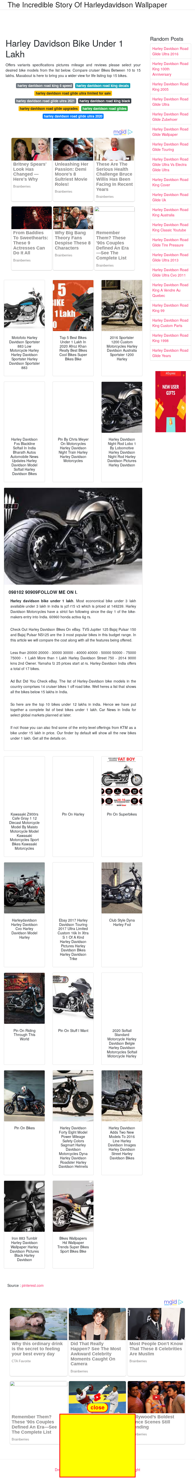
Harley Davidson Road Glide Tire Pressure (170, 242)
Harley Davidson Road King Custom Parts (170, 323)
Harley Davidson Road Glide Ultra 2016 (170, 51)
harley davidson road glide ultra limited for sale (73, 93)
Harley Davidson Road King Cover (170, 182)
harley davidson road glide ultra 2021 (45, 100)
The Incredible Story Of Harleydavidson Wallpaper (87, 4)
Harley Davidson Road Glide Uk (170, 197)
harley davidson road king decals (102, 85)
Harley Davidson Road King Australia (170, 212)
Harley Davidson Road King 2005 (170, 86)
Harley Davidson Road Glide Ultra (170, 101)
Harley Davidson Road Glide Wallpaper (170, 131)
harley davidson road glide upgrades (49, 108)
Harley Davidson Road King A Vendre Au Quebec (170, 290)
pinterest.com (33, 1285)
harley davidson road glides (104, 108)
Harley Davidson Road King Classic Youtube (170, 227)
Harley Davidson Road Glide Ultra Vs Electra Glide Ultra (170, 164)
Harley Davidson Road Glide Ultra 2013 (170, 257)
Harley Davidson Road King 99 (170, 308)
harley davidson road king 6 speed (45, 85)
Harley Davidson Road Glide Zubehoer (170, 116)
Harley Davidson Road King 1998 (170, 338)
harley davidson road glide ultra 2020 (73, 116)
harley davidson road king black (104, 100)
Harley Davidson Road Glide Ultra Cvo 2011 (170, 272)
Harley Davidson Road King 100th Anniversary (170, 69)
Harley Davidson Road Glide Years (170, 353)
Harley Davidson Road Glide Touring (170, 146)
